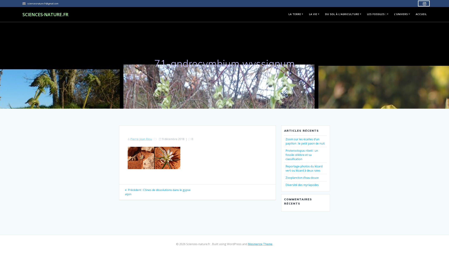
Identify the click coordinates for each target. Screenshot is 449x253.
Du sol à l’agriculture (342, 14)
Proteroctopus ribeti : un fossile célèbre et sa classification (302, 155)
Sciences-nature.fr (45, 14)
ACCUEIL (421, 14)
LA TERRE (295, 14)
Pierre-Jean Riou (141, 139)
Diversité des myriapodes (302, 185)
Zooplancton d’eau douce (302, 178)
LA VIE (313, 14)
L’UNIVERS (401, 14)
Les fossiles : (376, 14)
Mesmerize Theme (260, 244)
